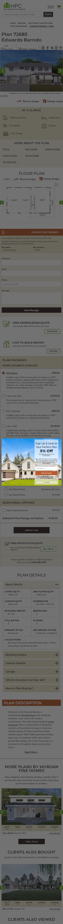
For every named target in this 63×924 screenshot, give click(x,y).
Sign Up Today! (46, 473)
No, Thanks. (46, 482)
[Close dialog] (59, 440)
